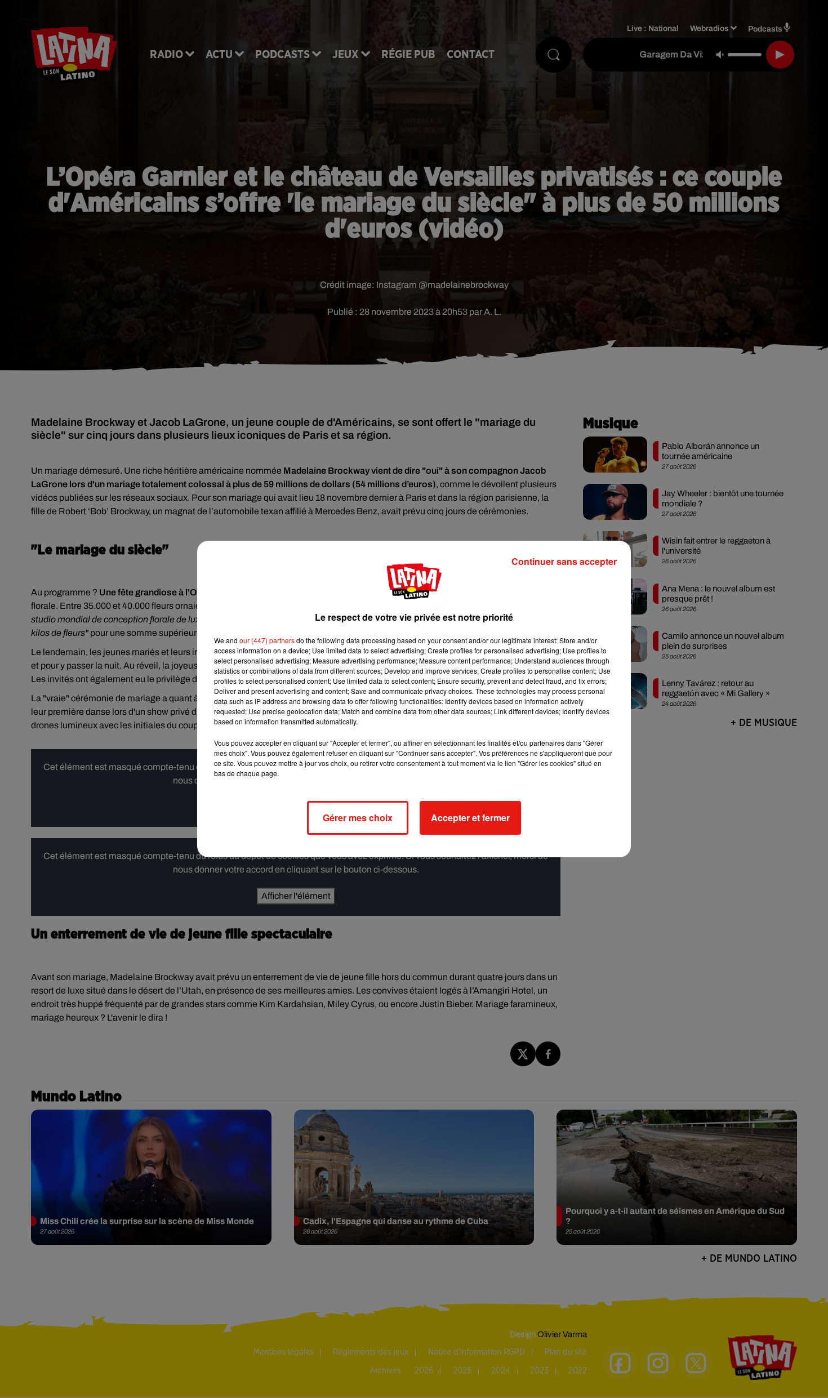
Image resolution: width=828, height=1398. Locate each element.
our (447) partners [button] (267, 640)
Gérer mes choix (358, 817)
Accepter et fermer (470, 817)
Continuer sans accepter (564, 561)
